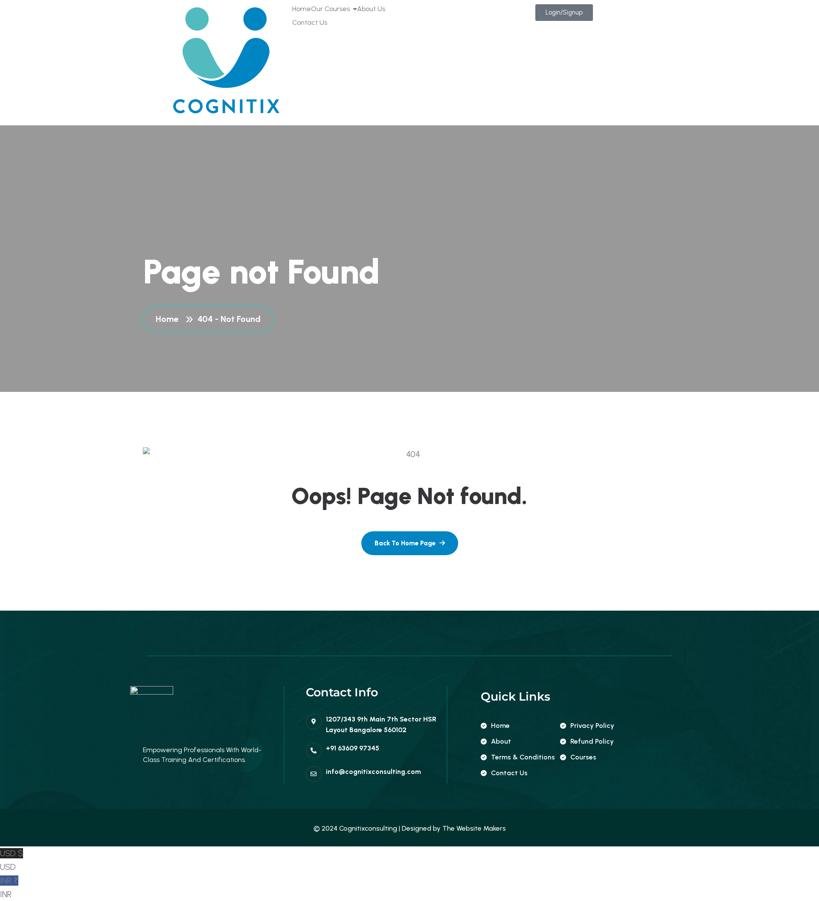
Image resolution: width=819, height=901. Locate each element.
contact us (509, 773)
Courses (583, 757)
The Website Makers (474, 828)
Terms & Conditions (523, 757)
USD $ (11, 860)
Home (169, 319)
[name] (409, 543)
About (501, 741)
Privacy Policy (592, 725)
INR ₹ (9, 887)
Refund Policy (592, 741)
